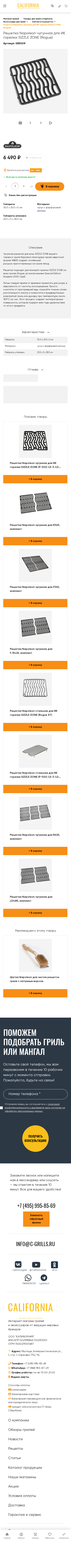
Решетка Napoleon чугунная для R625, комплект (35, 837)
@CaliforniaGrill (38, 1270)
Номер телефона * (24, 1094)
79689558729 (29, 1283)
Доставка (16, 1505)
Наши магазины (22, 1477)
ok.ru (54, 1270)
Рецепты (15, 1449)
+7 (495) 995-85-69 (35, 1363)
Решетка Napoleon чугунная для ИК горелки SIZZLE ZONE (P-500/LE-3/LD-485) (35, 465)
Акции (13, 1486)
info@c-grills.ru (35, 1244)
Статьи (14, 1458)
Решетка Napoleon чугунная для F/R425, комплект (31, 651)
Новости (15, 1439)
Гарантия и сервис (24, 1515)
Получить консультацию (35, 1138)
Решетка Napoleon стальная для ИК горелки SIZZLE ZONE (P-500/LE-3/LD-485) (35, 775)
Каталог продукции (25, 1468)
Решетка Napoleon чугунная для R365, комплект (35, 527)
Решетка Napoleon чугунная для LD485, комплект (31, 899)
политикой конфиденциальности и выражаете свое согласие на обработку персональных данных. (35, 1107)
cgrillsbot (44, 1283)
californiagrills (19, 1270)
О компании (18, 1420)
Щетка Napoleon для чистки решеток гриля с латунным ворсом (34, 979)
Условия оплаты (22, 1496)
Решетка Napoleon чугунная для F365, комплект (35, 589)
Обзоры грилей (21, 1430)
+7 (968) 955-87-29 (38, 1368)
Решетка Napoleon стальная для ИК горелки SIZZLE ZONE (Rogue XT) (33, 713)
